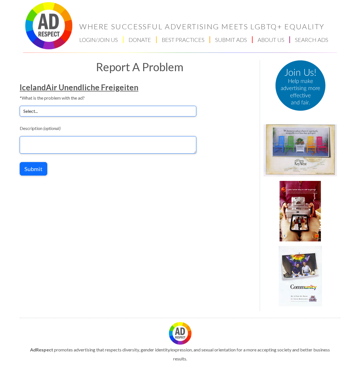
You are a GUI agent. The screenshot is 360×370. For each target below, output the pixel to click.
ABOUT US (271, 39)
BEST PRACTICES (183, 39)
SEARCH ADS (311, 39)
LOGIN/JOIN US (98, 39)
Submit (33, 168)
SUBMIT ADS (231, 39)
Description (40, 128)
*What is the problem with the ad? (52, 97)
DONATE (140, 39)
